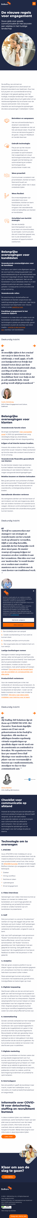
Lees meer (9, 1136)
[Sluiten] (34, 591)
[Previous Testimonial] (2, 345)
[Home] (6, 4)
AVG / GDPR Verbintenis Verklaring (11, 1202)
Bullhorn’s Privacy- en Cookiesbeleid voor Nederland (16, 1200)
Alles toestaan (18, 625)
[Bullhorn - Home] (6, 1188)
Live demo (8, 1177)
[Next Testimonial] (34, 345)
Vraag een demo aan (19, 1216)
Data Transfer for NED (7, 1198)
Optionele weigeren (18, 620)
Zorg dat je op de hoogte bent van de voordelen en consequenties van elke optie (17, 671)
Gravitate (13, 1210)
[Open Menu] (34, 3)
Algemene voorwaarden (8, 1204)
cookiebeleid (15, 614)
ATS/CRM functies (11, 864)
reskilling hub (17, 307)
